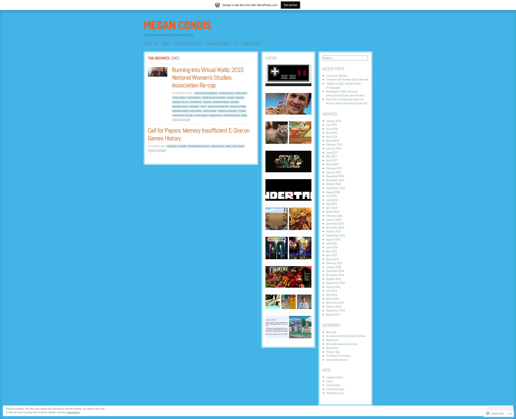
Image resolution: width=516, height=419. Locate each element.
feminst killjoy (180, 102)
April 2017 (331, 160)
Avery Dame (241, 93)
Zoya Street (238, 146)
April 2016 (331, 208)
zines (244, 115)
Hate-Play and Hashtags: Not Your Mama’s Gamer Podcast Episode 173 (346, 101)
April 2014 (331, 295)
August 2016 (333, 192)
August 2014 (333, 287)
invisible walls (180, 106)
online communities (218, 106)
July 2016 (331, 196)
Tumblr (242, 111)
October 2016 (333, 184)
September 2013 (335, 310)
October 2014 (333, 279)
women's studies (231, 115)
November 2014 (335, 275)
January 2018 (333, 148)
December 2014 (335, 271)
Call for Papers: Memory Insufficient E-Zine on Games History (199, 134)
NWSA (203, 106)
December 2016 (335, 176)
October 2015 (333, 231)
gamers (207, 102)
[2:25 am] (157, 72)
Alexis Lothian (226, 93)
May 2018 (331, 133)
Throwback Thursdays (338, 355)
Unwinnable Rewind (337, 360)
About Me (151, 44)
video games (201, 115)
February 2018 (334, 144)
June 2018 (332, 129)
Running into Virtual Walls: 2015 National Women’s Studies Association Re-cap (207, 77)
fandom (240, 97)
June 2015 (332, 247)
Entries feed (333, 385)
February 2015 (334, 263)
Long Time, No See (336, 75)
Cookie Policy (73, 412)
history (182, 146)
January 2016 (333, 220)
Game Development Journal (341, 344)
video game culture (183, 115)
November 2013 (335, 302)
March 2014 (332, 299)
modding (194, 106)
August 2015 (333, 239)
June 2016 (332, 200)
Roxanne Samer (180, 111)
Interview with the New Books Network (347, 79)
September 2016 (335, 188)
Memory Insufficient (198, 146)
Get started (290, 4)
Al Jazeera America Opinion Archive (345, 336)
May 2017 (331, 156)
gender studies (221, 102)
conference (194, 97)
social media (209, 111)
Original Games (218, 44)
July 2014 (331, 291)
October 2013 (333, 306)
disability (172, 146)
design (230, 97)
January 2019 (333, 121)
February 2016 (334, 215)
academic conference (206, 93)
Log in (329, 381)
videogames (215, 115)
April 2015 (331, 255)
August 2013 (333, 314)
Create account (334, 377)
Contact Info (251, 44)
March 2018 (332, 140)
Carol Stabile (179, 97)
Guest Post (332, 348)
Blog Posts (332, 340)
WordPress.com (335, 393)
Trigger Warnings (227, 111)
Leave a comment (181, 119)
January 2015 (333, 267)
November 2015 (335, 227)
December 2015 (335, 223)
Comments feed (335, 389)
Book (166, 44)
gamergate (195, 102)
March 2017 (332, 164)
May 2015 (331, 251)
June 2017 (332, 152)
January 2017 (333, 172)
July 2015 (331, 243)
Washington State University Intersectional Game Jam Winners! (345, 93)
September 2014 (335, 283)
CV (236, 44)
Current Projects (188, 44)
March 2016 (332, 211)
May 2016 (331, 204)
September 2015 (335, 235)
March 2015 (332, 259)
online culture (238, 106)
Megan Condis (177, 25)
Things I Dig (332, 352)
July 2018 (331, 124)
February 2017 (334, 168)
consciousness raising (213, 97)
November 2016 (335, 180)
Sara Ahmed (196, 111)
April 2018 (331, 136)
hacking (234, 102)
